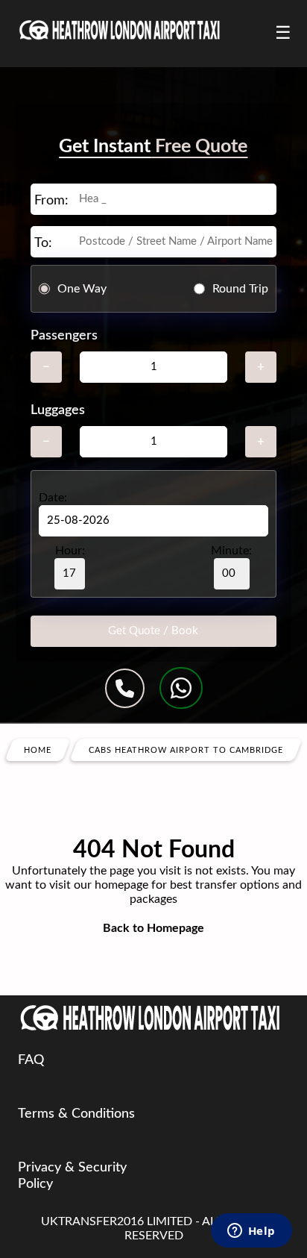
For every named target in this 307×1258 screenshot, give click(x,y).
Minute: (231, 551)
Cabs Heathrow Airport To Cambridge (186, 750)
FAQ (31, 1060)
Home (37, 750)
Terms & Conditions (76, 1114)
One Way (82, 289)
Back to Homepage (153, 928)
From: (51, 200)
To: (43, 243)
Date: (53, 498)
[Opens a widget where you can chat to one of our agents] (251, 1232)
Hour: (70, 551)
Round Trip (240, 289)
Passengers (64, 335)
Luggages (58, 410)
